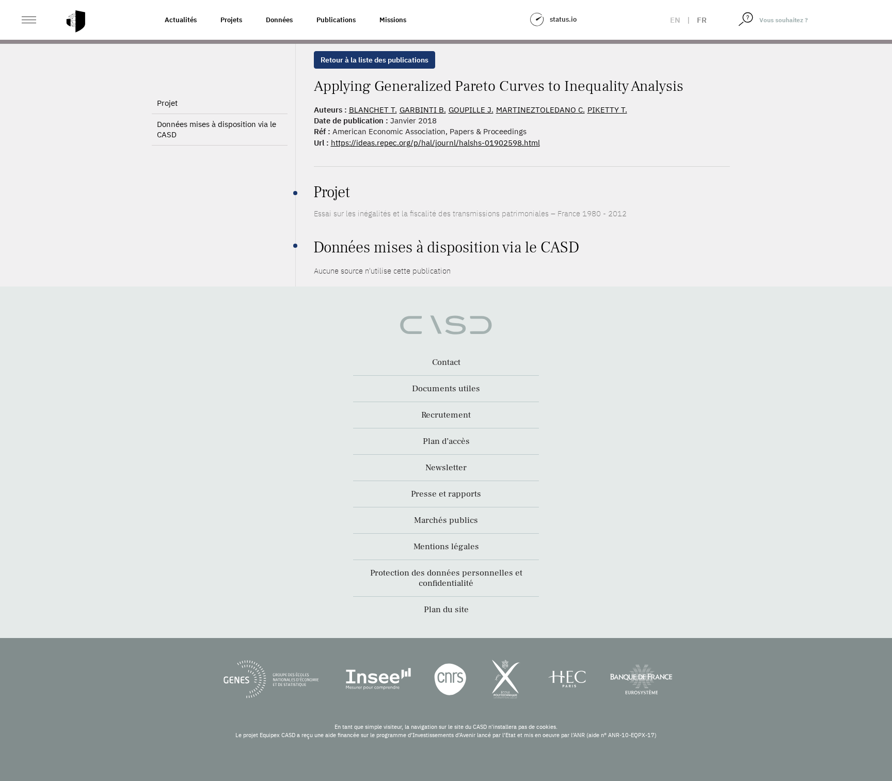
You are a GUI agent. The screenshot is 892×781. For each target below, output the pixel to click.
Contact (446, 362)
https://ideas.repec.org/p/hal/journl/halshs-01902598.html (435, 143)
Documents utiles (446, 388)
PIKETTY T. (607, 110)
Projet (167, 103)
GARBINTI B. (423, 110)
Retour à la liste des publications (374, 60)
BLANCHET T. (373, 110)
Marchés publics (446, 520)
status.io (563, 19)
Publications (336, 20)
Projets (231, 20)
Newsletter (446, 467)
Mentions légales (446, 546)
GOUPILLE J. (471, 110)
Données (279, 20)
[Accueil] (76, 21)
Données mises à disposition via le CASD (216, 129)
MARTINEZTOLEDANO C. (540, 110)
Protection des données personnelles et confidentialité (446, 578)
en (675, 20)
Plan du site (446, 609)
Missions (392, 20)
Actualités (181, 20)
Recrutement (446, 415)
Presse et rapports (446, 494)
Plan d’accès (446, 441)
